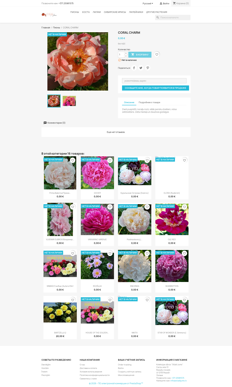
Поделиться (134, 68)
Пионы (74, 12)
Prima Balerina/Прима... (60, 193)
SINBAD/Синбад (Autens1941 (60, 286)
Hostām (45, 368)
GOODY (97, 193)
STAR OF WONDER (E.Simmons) (172, 332)
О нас (82, 364)
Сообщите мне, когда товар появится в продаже (155, 88)
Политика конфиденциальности (95, 375)
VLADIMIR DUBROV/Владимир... (60, 239)
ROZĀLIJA (97, 286)
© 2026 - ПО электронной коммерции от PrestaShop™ (116, 383)
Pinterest (147, 68)
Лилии (97, 12)
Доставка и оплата (88, 368)
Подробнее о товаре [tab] (149, 102)
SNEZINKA (134, 286)
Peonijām (45, 375)
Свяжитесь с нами (88, 378)
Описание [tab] (129, 102)
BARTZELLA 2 (60, 332)
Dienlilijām (45, 364)
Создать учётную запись (129, 371)
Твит (141, 68)
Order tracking (124, 364)
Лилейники (136, 12)
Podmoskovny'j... (134, 239)
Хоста (86, 12)
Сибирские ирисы (115, 12)
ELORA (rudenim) (172, 193)
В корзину (140, 54)
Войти (121, 368)
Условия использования (91, 371)
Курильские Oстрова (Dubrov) (135, 193)
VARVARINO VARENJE (97, 239)
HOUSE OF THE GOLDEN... (97, 332)
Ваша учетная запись (131, 359)
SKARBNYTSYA (171, 286)
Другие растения (156, 12)
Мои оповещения (126, 375)
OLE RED (172, 239)
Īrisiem (44, 371)
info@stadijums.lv (179, 380)
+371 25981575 (66, 3)
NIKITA (134, 332)
